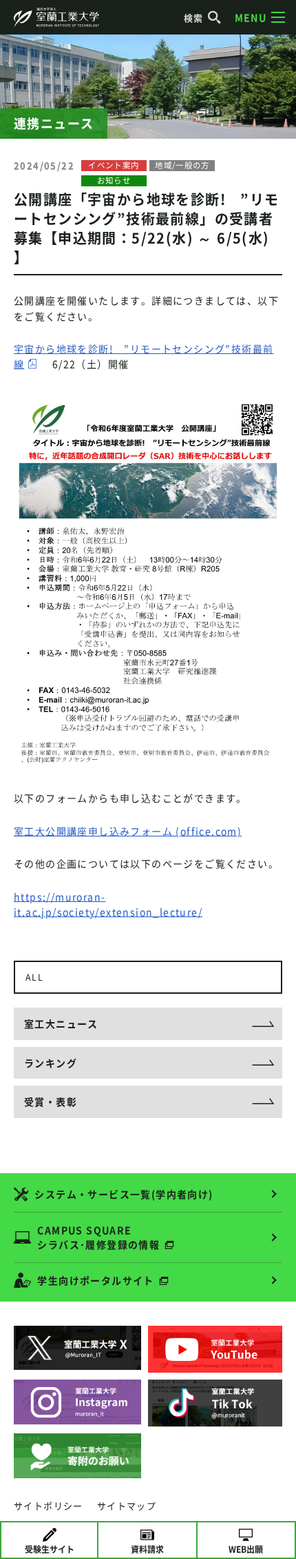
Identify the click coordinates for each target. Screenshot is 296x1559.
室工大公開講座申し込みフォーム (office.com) (128, 831)
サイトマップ (126, 1505)
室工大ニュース (61, 1023)
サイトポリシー (48, 1505)
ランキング (50, 1063)
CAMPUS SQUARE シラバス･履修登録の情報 (98, 1237)
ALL (34, 976)
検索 (194, 17)
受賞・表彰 (50, 1101)
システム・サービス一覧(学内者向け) (123, 1194)
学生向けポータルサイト (95, 1280)
